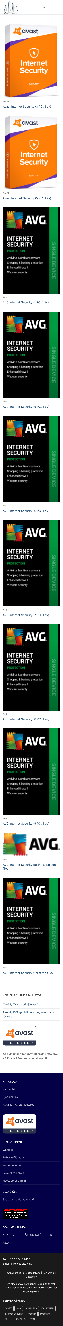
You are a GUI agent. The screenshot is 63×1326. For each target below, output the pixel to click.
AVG (5, 297)
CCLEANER (47, 1308)
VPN (32, 1319)
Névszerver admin (14, 1180)
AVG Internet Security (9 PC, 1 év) (26, 823)
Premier (31, 1313)
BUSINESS (31, 1308)
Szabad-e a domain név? (18, 1199)
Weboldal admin (13, 1165)
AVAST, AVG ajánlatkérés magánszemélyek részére (30, 1014)
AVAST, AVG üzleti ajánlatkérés (22, 1004)
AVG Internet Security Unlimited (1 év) (29, 973)
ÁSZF (6, 1242)
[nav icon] (53, 7)
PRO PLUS (20, 1319)
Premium (45, 1313)
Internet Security (14, 1313)
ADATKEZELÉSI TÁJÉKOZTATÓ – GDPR (27, 1235)
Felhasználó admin (14, 1157)
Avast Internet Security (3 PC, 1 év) (27, 106)
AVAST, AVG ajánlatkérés (18, 1104)
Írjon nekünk (10, 1097)
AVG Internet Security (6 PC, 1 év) (26, 511)
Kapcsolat (9, 1089)
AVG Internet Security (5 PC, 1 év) (26, 406)
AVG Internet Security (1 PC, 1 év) (26, 302)
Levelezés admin (13, 1173)
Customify (31, 1276)
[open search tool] (44, 7)
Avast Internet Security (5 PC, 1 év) (27, 198)
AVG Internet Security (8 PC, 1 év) (26, 719)
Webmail (8, 1149)
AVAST (6, 101)
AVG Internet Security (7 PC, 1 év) (26, 615)
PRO (7, 1319)
